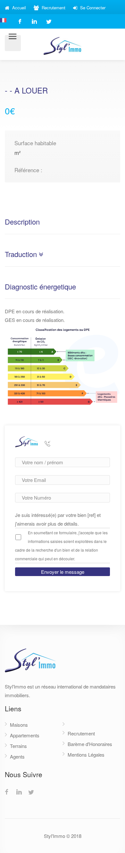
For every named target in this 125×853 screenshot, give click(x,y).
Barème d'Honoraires (90, 744)
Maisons (19, 724)
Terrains (18, 745)
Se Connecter (92, 7)
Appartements (24, 735)
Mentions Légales (86, 754)
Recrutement (52, 7)
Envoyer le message (62, 571)
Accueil (18, 7)
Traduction (22, 254)
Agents (17, 756)
